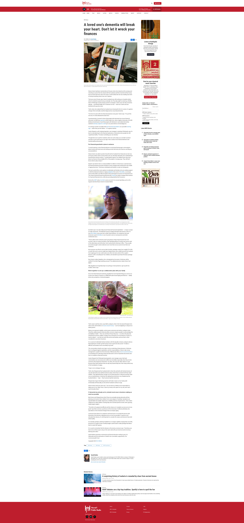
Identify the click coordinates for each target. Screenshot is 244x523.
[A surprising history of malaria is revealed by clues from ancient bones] (92, 478)
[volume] (88, 9)
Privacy (128, 512)
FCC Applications (146, 512)
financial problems (115, 126)
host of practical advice (126, 351)
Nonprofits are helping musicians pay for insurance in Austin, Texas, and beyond (151, 148)
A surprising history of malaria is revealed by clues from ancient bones (129, 476)
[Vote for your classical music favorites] (150, 69)
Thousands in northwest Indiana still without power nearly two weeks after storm (151, 141)
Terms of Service (130, 509)
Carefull (114, 175)
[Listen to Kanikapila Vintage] (150, 29)
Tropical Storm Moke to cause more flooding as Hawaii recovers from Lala (152, 162)
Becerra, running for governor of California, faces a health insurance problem (152, 155)
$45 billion (100, 235)
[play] (84, 9)
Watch (110, 13)
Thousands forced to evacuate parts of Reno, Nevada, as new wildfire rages (152, 134)
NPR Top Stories (106, 445)
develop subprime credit (99, 123)
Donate (158, 3)
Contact (128, 506)
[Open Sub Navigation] (90, 13)
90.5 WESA (99, 441)
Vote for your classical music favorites (150, 82)
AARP (95, 180)
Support (145, 509)
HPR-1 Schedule (113, 509)
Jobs (144, 506)
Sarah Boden (93, 39)
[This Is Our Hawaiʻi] (150, 178)
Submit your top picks (151, 97)
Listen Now (151, 54)
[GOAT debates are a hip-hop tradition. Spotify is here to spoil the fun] (92, 492)
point (107, 126)
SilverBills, (122, 172)
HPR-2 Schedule (113, 512)
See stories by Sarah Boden (98, 462)
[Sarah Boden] (87, 458)
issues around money (108, 325)
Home (84, 13)
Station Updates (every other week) (150, 113)
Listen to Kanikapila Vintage (150, 43)
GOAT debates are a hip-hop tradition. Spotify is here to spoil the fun (128, 489)
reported (102, 120)
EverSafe (102, 180)
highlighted (110, 172)
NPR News (86, 20)
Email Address (145, 108)
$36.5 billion (93, 233)
